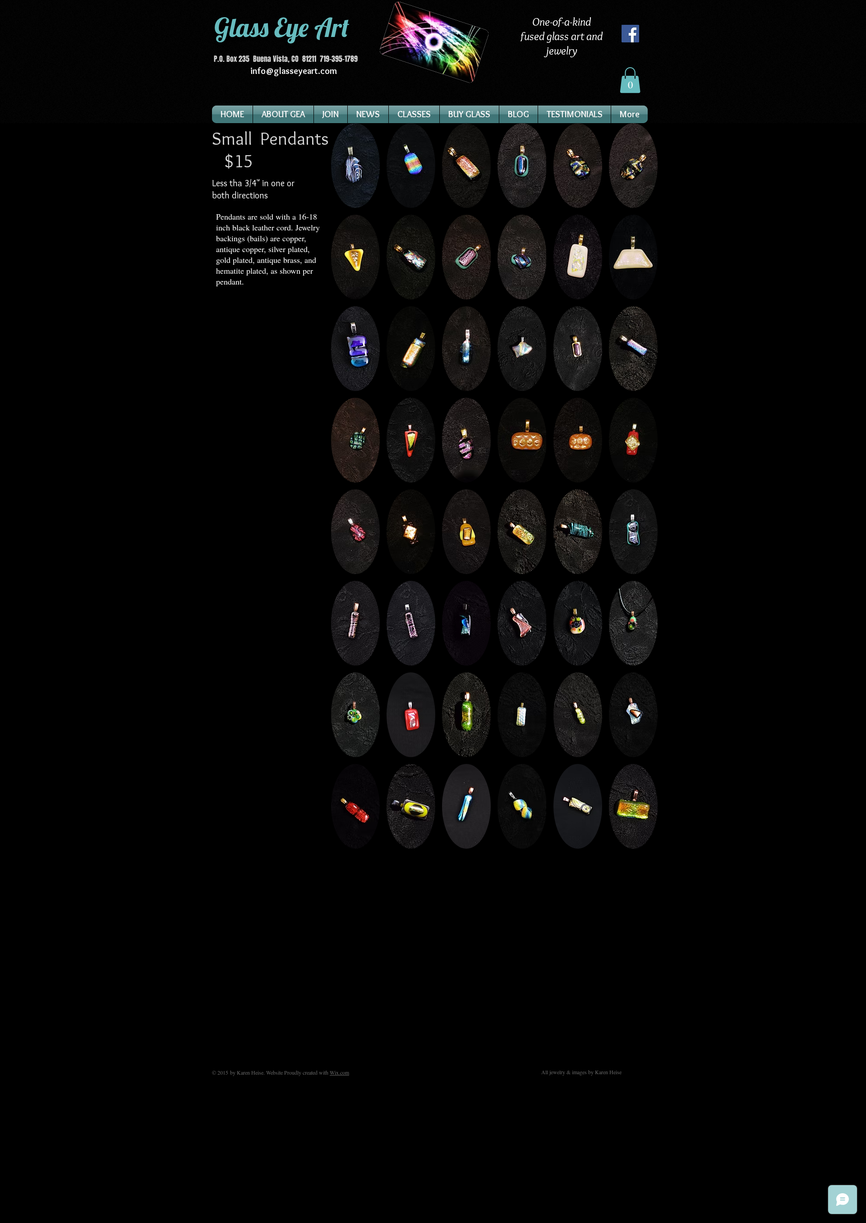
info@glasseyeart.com (293, 70)
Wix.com (339, 1072)
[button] (630, 80)
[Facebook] (630, 33)
